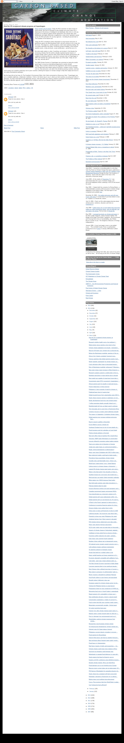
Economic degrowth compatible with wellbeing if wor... (104, 558)
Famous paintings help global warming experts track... (104, 359)
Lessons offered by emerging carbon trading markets (103, 441)
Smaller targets (90, 65)
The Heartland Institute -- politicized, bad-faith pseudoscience (103, 127)
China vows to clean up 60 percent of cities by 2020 (103, 511)
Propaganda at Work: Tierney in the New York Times (100, 151)
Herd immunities (90, 38)
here (101, 192)
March (91, 335)
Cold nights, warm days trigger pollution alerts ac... (103, 561)
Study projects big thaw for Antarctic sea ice (101, 657)
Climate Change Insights (92, 271)
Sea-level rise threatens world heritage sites (101, 651)
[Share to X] (29, 84)
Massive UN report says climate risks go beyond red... (104, 350)
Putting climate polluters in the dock (99, 433)
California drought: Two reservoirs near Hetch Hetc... (103, 513)
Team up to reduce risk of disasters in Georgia (102, 444)
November (92, 313)
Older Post (77, 128)
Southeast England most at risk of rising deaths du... (103, 427)
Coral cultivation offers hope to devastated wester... (103, 364)
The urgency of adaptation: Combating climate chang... (104, 414)
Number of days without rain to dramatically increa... (103, 541)
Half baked (89, 35)
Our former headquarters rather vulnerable (97, 114)
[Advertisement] (94, 722)
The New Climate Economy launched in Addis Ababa (103, 563)
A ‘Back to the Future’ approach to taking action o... (103, 502)
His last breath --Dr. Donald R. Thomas (96, 121)
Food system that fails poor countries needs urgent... (104, 602)
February (92, 688)
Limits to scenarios (91, 131)
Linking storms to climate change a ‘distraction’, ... (103, 466)
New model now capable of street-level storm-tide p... (104, 378)
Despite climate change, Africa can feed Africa (102, 662)
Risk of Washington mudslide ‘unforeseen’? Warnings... (104, 367)
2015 (89, 305)
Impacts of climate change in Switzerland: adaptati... (103, 530)
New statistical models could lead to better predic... (103, 455)
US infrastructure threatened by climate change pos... (104, 626)
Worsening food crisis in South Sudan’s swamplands (103, 591)
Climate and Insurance (92, 293)
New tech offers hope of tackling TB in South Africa (103, 436)
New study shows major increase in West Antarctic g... (104, 370)
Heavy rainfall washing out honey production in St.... (103, 555)
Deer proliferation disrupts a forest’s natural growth (103, 597)
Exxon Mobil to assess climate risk (99, 424)
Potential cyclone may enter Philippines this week (103, 516)
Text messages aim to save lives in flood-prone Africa (104, 409)
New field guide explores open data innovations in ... (103, 483)
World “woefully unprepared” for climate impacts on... (103, 361)
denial (16, 88)
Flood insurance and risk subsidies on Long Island (103, 430)
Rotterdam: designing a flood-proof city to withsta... (103, 676)
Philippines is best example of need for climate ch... (103, 389)
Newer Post (7, 128)
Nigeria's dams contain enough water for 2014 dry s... (104, 613)
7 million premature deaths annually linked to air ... (103, 403)
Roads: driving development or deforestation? (101, 449)
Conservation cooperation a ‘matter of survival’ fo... (103, 599)
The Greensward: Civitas (93, 274)
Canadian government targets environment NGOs (102, 491)
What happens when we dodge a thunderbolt (98, 103)
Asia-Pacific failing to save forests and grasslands (103, 577)
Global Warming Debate (92, 269)
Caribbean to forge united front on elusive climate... (103, 533)
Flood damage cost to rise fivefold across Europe (102, 665)
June (90, 327)
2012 (89, 698)
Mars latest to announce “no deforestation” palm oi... (103, 572)
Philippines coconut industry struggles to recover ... (103, 632)
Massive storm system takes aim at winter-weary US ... (104, 668)
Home (42, 128)
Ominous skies (90, 108)
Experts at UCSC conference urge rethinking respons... (104, 660)
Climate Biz (111, 211)
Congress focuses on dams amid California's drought (103, 411)
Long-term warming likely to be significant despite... (103, 566)
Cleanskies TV (107, 179)
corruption (11, 88)
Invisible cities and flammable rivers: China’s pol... (103, 461)
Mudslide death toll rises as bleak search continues (103, 406)
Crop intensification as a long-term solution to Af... (103, 494)
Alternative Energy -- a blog (93, 290)
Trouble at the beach (91, 54)
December (92, 310)
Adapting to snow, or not (92, 124)
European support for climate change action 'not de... (103, 583)
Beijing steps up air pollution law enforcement (101, 679)
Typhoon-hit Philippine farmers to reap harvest (102, 586)
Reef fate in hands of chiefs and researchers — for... (103, 646)
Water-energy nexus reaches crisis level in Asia (102, 345)
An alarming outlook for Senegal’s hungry (100, 549)
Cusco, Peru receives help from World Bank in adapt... (104, 682)
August (91, 321)
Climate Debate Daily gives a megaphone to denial (100, 147)
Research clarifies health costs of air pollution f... (102, 342)
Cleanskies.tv (89, 204)
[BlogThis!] (27, 84)
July (90, 324)
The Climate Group (91, 281)
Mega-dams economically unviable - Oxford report (103, 605)
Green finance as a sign (92, 137)
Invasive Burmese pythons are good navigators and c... (104, 488)
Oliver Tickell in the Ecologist (43, 28)
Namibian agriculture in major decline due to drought (103, 375)
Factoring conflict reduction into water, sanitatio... (102, 536)
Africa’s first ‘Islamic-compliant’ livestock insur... (102, 356)
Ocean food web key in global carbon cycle (101, 552)
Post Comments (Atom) (18, 131)
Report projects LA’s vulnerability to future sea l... (103, 594)
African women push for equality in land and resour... (103, 384)
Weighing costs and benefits (94, 86)
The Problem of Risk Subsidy (94, 159)
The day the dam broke (92, 73)
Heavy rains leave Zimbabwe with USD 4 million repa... (104, 452)
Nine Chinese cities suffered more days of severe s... (104, 569)
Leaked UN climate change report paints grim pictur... (104, 469)
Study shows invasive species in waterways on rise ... (104, 398)
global (20, 88)
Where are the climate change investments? (98, 79)
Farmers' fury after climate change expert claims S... (103, 611)
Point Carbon (89, 295)
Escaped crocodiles (91, 62)
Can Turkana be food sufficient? (98, 685)
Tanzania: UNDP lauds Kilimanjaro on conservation (103, 438)
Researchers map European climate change (101, 624)
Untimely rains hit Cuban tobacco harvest (100, 629)
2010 (89, 703)
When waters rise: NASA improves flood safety (102, 480)
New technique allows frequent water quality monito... (104, 640)
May (90, 330)
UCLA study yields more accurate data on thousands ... (104, 527)
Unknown (10, 97)
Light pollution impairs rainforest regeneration (101, 547)
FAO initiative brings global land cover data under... (103, 522)
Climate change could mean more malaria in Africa (103, 649)
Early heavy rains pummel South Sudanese (101, 538)
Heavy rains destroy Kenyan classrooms (100, 524)
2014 (89, 308)
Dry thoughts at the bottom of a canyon (97, 48)
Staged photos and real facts (94, 56)
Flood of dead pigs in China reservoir (99, 386)
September (92, 318)
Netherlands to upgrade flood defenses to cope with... (104, 654)
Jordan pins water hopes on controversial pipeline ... (103, 447)
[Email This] (25, 84)
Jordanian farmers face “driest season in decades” (103, 519)
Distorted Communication (93, 161)
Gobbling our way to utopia (93, 71)
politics (28, 88)
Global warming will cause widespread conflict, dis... (103, 497)
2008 (89, 709)
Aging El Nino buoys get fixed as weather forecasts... (104, 637)
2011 (89, 700)
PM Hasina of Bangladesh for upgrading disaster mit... (104, 671)
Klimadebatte (89, 279)
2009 (89, 706)
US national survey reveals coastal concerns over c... (104, 544)
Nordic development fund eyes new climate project (103, 400)
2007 (89, 712)
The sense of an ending (92, 76)
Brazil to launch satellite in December (99, 422)
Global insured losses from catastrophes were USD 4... (104, 395)
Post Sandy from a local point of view (96, 92)
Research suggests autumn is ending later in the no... (104, 373)
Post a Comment (8, 125)
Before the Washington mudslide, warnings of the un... (104, 353)
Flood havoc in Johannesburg (97, 643)
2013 (89, 695)
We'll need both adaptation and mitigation (97, 134)
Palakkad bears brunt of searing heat (99, 392)
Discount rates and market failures (95, 89)
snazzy (10, 105)
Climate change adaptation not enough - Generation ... (104, 348)
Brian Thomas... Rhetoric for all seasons (97, 28)
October (91, 316)
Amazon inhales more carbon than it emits (101, 508)
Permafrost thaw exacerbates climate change (101, 458)
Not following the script (92, 41)
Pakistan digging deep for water (97, 486)
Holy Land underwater (92, 45)
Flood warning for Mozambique (97, 635)
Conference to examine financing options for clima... (103, 505)
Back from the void (91, 98)
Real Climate (89, 298)
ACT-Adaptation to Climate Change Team (97, 276)
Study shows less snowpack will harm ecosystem (103, 674)
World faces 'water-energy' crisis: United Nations (102, 463)
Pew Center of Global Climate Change (96, 288)
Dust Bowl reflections (92, 84)
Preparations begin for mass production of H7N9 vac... (104, 588)
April (90, 332)
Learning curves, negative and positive (96, 68)
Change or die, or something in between (97, 156)
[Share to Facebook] (31, 84)
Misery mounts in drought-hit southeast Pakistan (102, 574)
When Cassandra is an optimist (94, 59)
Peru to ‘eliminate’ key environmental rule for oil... (103, 616)
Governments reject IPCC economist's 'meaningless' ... (104, 381)
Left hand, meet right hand (93, 51)
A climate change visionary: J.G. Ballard (97, 144)
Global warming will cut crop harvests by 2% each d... (104, 499)
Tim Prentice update (91, 111)
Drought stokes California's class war (99, 580)
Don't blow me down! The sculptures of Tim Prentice (100, 116)
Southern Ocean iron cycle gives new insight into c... (103, 474)
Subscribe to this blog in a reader (95, 262)
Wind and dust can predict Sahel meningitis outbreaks (104, 477)
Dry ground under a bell (92, 95)
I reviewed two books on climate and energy (105, 214)
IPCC (24, 88)
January (91, 691)
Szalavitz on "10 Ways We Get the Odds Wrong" (99, 140)
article (98, 228)
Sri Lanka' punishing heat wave (97, 608)
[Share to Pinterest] (33, 84)
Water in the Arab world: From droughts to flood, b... (103, 472)
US (32, 88)
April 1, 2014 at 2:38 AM (13, 107)
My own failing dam (91, 101)
